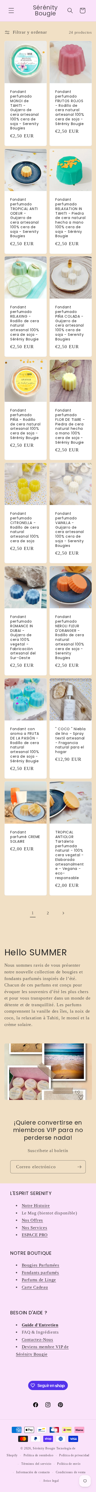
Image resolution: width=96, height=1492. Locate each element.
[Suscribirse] (79, 1167)
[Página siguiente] (63, 913)
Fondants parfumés (40, 1272)
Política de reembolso (39, 1455)
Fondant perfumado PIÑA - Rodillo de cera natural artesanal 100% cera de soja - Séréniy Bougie (25, 424)
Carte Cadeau (35, 1287)
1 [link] (32, 912)
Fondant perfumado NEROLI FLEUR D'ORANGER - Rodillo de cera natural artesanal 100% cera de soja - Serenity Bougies (69, 637)
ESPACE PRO (35, 1234)
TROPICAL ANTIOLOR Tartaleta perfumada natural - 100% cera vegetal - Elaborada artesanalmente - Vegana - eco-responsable (69, 855)
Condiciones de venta (71, 1472)
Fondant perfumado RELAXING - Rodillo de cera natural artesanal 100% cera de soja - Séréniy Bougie (24, 323)
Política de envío (68, 1464)
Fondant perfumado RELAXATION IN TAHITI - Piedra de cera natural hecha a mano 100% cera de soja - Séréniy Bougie (70, 218)
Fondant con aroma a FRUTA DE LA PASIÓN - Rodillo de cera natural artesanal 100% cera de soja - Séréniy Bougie (24, 745)
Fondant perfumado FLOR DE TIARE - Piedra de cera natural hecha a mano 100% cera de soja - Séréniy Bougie (70, 426)
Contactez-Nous (37, 1339)
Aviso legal (51, 1481)
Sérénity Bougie (44, 1448)
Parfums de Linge (39, 1279)
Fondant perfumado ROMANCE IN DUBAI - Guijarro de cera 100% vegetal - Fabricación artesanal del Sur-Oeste (23, 637)
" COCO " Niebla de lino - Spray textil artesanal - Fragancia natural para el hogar (70, 740)
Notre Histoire (36, 1205)
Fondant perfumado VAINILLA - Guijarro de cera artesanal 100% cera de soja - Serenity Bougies (69, 529)
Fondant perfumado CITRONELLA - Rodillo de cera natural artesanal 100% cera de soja (24, 527)
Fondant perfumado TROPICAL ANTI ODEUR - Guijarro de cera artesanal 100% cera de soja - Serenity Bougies (24, 218)
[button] (11, 10)
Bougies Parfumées (40, 1265)
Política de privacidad (74, 1455)
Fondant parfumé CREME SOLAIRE (25, 837)
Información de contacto (33, 1472)
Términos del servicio (36, 1464)
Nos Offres (32, 1220)
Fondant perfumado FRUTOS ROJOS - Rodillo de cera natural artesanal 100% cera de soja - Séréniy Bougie (69, 108)
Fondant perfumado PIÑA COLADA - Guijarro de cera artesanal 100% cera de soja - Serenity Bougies (69, 323)
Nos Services (34, 1227)
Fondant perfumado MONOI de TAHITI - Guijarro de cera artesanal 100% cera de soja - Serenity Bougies (24, 110)
